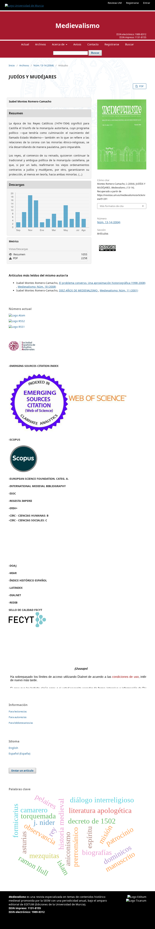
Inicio (12, 65)
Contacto (92, 44)
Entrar (146, 3)
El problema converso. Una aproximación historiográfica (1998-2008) (102, 283)
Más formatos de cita (111, 206)
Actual (25, 44)
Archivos (40, 44)
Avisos (77, 44)
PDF (141, 86)
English (13, 748)
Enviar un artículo (22, 770)
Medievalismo (77, 25)
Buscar (129, 44)
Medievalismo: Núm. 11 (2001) (119, 290)
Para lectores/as (18, 711)
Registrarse (132, 3)
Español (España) (19, 753)
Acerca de (58, 44)
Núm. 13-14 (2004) (43, 65)
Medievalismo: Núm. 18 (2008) (37, 286)
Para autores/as (17, 717)
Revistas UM (115, 3)
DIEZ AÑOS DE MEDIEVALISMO (78, 290)
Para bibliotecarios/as (21, 722)
